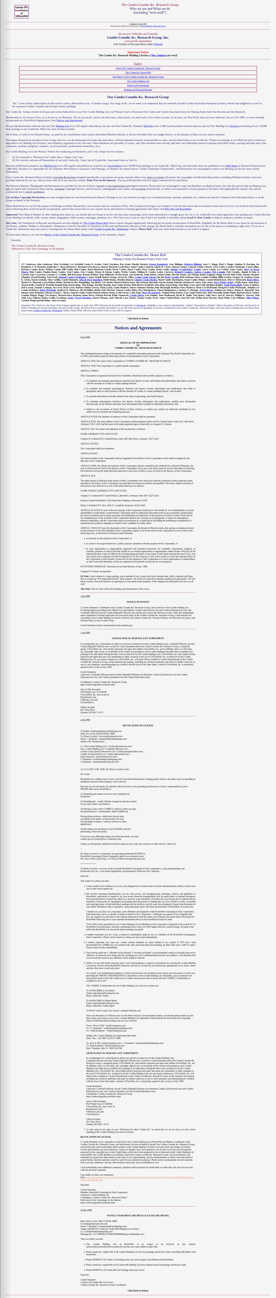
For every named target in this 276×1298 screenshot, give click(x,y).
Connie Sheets (137, 295)
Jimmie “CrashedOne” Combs (186, 269)
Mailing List (62, 126)
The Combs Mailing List (138, 81)
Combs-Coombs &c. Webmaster (111, 229)
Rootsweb (141, 305)
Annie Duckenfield (233, 285)
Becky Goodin (172, 277)
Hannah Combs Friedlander (72, 277)
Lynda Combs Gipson (145, 277)
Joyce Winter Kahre (224, 282)
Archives (234, 126)
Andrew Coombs (202, 272)
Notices (158, 44)
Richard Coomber (184, 272)
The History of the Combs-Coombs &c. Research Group (138, 77)
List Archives (114, 165)
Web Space (232, 165)
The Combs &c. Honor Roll (138, 72)
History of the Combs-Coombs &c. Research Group (71, 234)
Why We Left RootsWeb (177, 209)
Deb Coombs (218, 272)
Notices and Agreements (138, 85)
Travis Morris (206, 290)
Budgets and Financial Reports (138, 90)
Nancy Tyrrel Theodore (80, 298)
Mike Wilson (252, 298)
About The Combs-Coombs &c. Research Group (138, 68)
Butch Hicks (253, 280)
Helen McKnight (48, 290)
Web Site (148, 126)
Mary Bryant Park (151, 292)
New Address (158, 55)
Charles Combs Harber (145, 280)
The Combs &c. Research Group (153, 26)
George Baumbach (158, 264)
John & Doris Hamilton (90, 280)
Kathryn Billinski (192, 264)
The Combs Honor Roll (95, 223)
